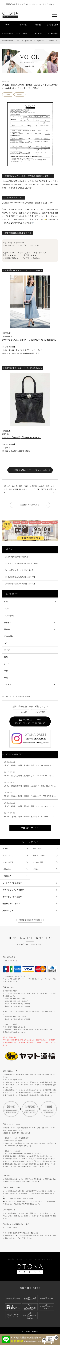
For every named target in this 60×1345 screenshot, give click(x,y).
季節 (6, 671)
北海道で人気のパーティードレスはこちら (30, 470)
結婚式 (19, 94)
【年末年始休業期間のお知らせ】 (17, 557)
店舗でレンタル (38, 855)
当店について (8, 855)
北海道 (8, 94)
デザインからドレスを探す (13, 890)
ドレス (6, 609)
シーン (6, 664)
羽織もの (7, 629)
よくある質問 (52, 33)
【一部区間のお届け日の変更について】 (20, 584)
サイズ (6, 650)
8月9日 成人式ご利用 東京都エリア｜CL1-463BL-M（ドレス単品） (31, 776)
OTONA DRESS (7, 41)
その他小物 (8, 636)
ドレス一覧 (23, 25)
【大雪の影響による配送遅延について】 (20, 577)
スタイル (7, 684)
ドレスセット (9, 616)
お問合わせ (7, 869)
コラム (19, 41)
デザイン (7, 622)
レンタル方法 (37, 33)
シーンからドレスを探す (12, 883)
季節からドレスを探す (11, 904)
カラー (6, 643)
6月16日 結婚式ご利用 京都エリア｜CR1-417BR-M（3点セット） (17, 489)
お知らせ (36, 869)
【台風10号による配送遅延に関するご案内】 (21, 563)
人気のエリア (8, 911)
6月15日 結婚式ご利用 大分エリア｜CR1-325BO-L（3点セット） (43, 489)
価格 (6, 657)
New (6, 602)
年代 (6, 678)
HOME (7, 25)
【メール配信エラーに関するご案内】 (19, 570)
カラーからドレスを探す (12, 897)
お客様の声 (7, 876)
